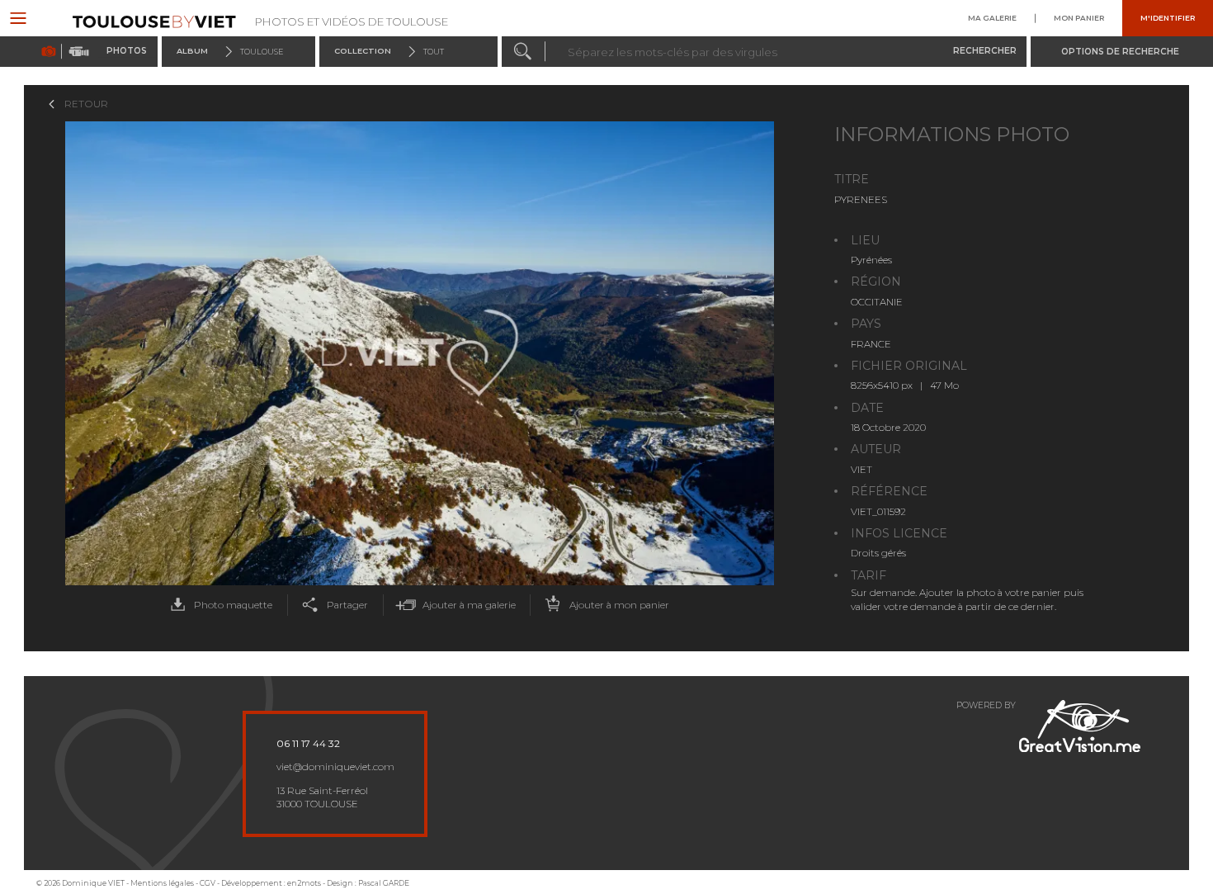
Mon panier (1079, 18)
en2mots (304, 882)
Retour (86, 104)
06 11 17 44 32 (308, 744)
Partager (347, 605)
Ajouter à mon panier (619, 605)
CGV (207, 882)
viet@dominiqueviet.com (335, 767)
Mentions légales (162, 882)
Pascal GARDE (383, 882)
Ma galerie (992, 18)
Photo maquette (233, 605)
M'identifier (1167, 18)
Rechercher (985, 50)
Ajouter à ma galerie (469, 605)
